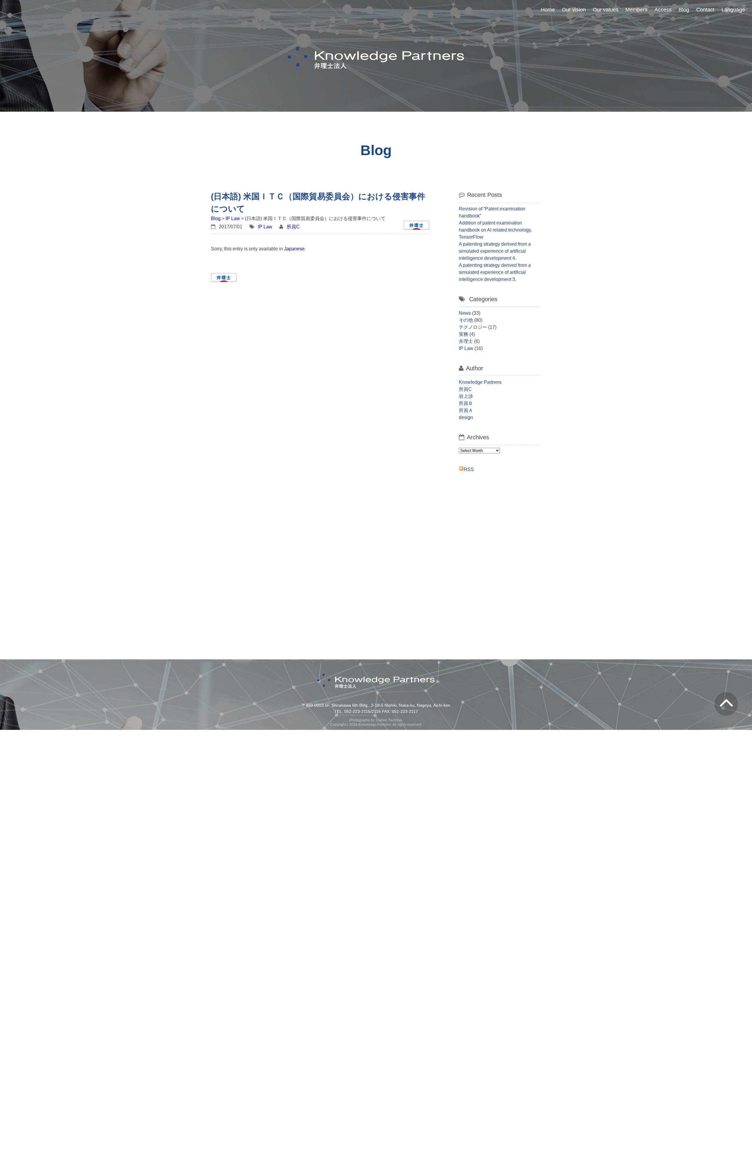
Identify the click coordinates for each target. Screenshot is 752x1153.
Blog (684, 10)
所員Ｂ (466, 403)
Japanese (294, 248)
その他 (466, 320)
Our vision (574, 10)
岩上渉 (466, 396)
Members (636, 10)
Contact (705, 10)
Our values (605, 10)
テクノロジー (473, 327)
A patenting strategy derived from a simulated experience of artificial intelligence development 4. (495, 251)
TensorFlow (471, 236)
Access (663, 10)
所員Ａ (466, 410)
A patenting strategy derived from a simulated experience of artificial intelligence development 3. (495, 272)
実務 (463, 334)
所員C (293, 226)
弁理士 (466, 341)
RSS (469, 469)
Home (548, 10)
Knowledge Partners (480, 382)
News (465, 313)
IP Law (233, 218)
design (466, 417)
